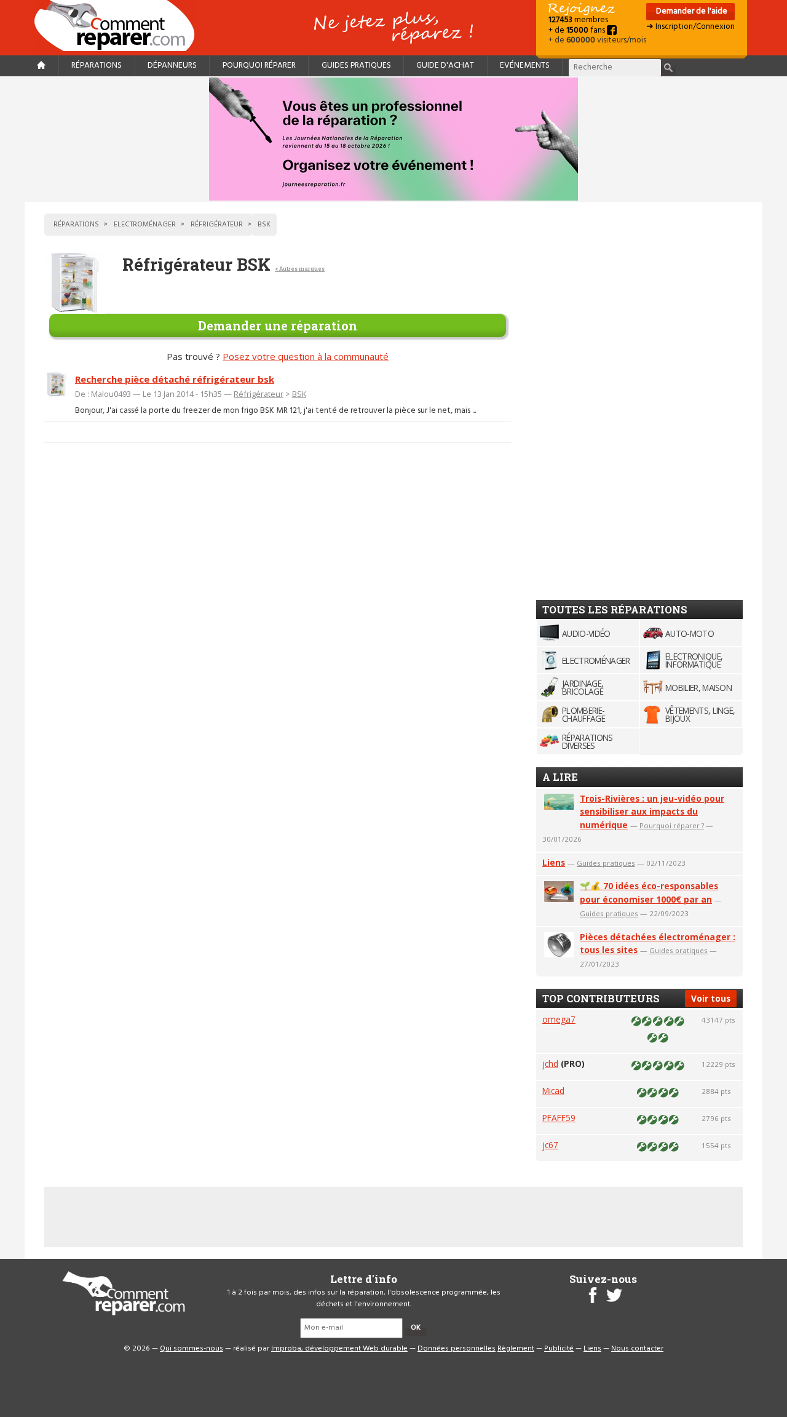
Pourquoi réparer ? (671, 825)
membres (578, 20)
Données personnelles (456, 1349)
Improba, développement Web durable (339, 1349)
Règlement (515, 1349)
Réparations (96, 65)
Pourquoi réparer (259, 65)
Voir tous (710, 998)
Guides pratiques (356, 65)
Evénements (525, 65)
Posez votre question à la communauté (306, 356)
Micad (553, 1090)
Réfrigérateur (258, 393)
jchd (550, 1063)
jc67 (550, 1145)
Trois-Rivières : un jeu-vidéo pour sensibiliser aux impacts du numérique (652, 811)
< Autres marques (300, 268)
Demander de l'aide (690, 11)
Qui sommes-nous (191, 1349)
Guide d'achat (445, 65)
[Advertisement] (628, 398)
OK (416, 1328)
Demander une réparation (277, 325)
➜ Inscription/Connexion (690, 26)
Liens (553, 862)
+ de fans (577, 30)
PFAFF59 (558, 1118)
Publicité (559, 1349)
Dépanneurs (172, 65)
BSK (299, 393)
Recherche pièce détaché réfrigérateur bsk (174, 379)
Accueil (119, 25)
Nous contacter (637, 1349)
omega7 (558, 1019)
